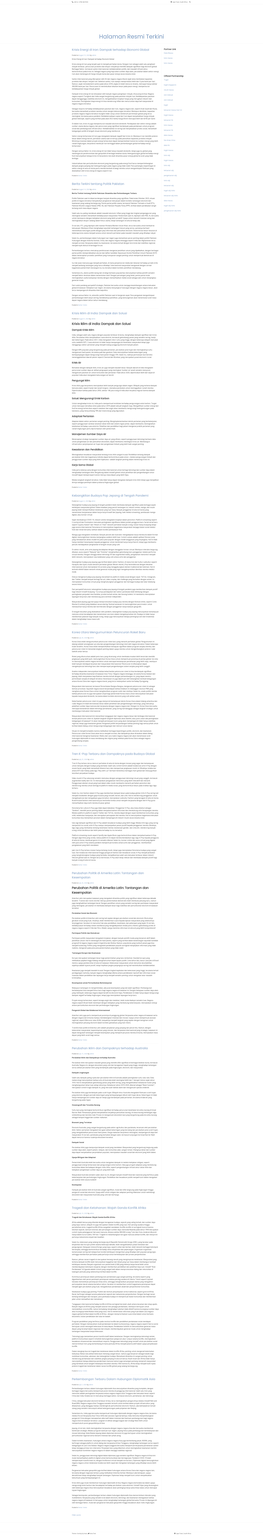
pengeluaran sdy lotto (172, 211)
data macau (168, 200)
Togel (166, 80)
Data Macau (168, 53)
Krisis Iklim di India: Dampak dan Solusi (99, 313)
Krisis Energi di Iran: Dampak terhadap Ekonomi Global (110, 50)
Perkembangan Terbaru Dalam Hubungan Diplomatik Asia (113, 1379)
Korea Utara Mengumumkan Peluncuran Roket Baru (108, 632)
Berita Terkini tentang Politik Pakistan (98, 184)
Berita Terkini (82, 176)
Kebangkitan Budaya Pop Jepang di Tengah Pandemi (110, 496)
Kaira (85, 1533)
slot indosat (168, 100)
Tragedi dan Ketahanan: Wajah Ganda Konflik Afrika (109, 1208)
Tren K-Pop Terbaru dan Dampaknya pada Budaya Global (113, 754)
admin (94, 55)
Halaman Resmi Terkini (131, 36)
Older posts (76, 1515)
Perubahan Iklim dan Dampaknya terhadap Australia (110, 1048)
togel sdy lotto (169, 205)
